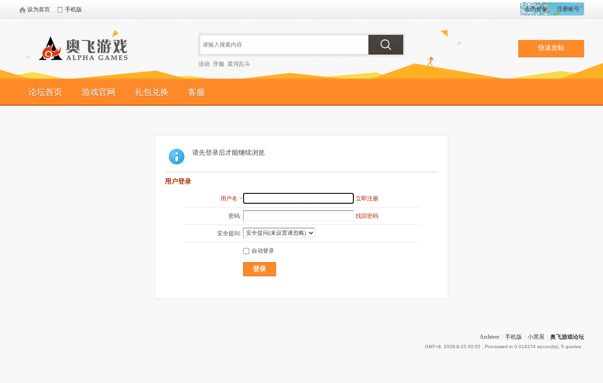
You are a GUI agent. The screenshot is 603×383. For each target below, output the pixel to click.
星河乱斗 (239, 64)
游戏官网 (98, 92)
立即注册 (367, 198)
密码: (234, 216)
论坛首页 (45, 92)
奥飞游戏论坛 (87, 49)
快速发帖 (551, 47)
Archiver (489, 337)
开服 (218, 64)
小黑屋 (536, 337)
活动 (204, 64)
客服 (196, 92)
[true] (385, 45)
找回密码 (367, 216)
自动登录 (263, 250)
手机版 (513, 337)
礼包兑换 (152, 92)
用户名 (228, 198)
